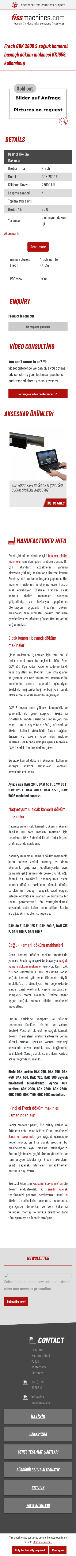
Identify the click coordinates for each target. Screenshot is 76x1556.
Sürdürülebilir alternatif (38, 1469)
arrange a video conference (38, 393)
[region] (38, 103)
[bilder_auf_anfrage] (38, 103)
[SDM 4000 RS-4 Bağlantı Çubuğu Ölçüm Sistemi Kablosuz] (38, 453)
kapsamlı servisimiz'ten (47, 1183)
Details (58, 502)
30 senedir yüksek (54, 1189)
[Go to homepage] (38, 19)
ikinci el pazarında (21, 1136)
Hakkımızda (38, 1434)
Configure (58, 1550)
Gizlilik (38, 1487)
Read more (38, 246)
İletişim (38, 1416)
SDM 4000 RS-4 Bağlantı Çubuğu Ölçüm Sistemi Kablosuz (37, 487)
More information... (42, 1542)
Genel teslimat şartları (38, 1451)
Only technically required (30, 1550)
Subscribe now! (16, 1301)
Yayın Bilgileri (38, 1505)
